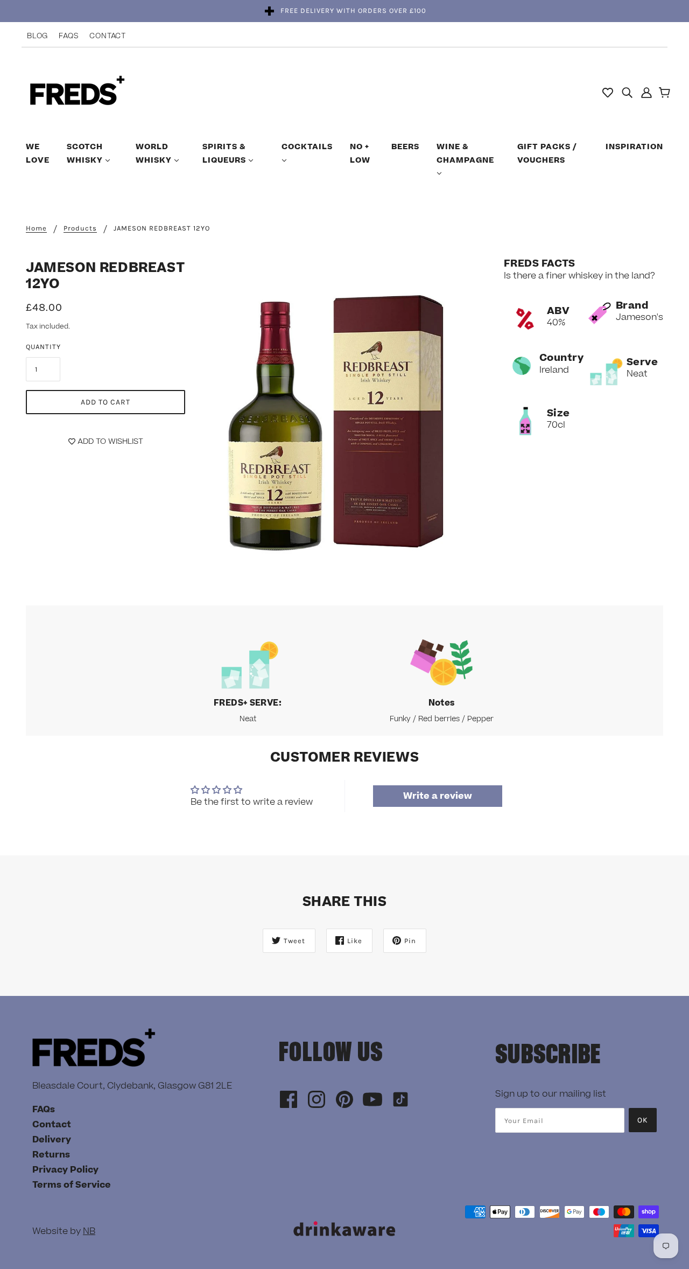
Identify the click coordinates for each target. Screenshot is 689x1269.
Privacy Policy (65, 1169)
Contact (107, 36)
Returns (51, 1154)
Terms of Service (71, 1185)
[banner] (77, 91)
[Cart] (666, 93)
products (80, 228)
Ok (642, 1120)
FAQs (69, 36)
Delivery (51, 1139)
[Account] (646, 92)
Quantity (43, 347)
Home (36, 228)
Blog (37, 36)
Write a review (437, 796)
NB (89, 1231)
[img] (627, 92)
